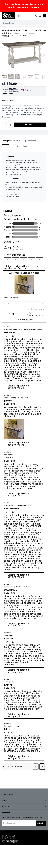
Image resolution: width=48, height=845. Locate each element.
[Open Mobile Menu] (44, 15)
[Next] (43, 54)
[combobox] (24, 23)
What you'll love (8, 100)
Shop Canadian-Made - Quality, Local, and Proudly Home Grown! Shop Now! (24, 5)
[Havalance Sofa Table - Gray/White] (24, 54)
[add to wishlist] (10, 125)
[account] (36, 16)
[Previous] (5, 54)
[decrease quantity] (6, 126)
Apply (5, 93)
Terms (11, 93)
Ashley (6, 36)
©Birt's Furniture (6, 836)
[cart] (40, 15)
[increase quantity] (6, 124)
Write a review (28, 33)
